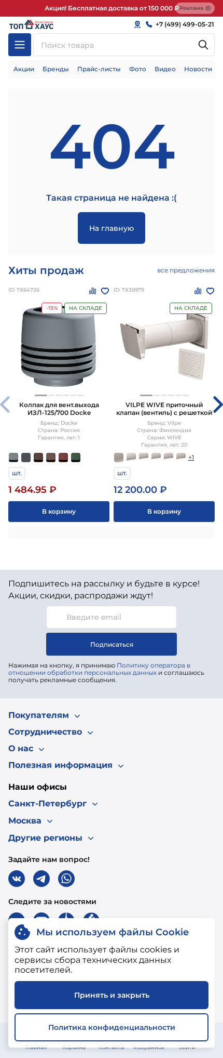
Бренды (56, 69)
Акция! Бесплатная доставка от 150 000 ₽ (112, 8)
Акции (23, 69)
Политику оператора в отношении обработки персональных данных (99, 668)
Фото (137, 69)
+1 (191, 457)
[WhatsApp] (66, 878)
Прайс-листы (99, 69)
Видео (165, 69)
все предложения (186, 270)
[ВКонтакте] (16, 878)
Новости (198, 69)
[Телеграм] (41, 878)
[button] (41, 395)
